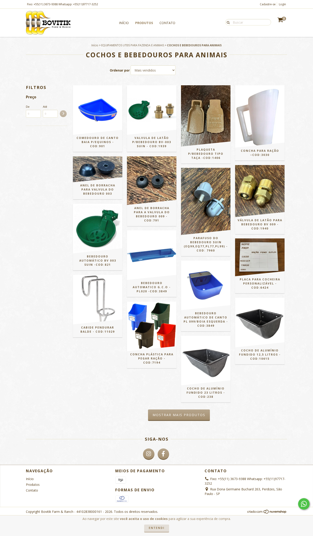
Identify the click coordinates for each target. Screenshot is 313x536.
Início (124, 23)
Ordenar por (120, 70)
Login (282, 4)
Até (45, 107)
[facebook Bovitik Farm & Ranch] (163, 454)
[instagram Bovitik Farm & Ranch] (148, 454)
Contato (167, 23)
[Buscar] (227, 22)
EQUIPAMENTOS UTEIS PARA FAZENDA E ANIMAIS (132, 45)
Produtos (144, 23)
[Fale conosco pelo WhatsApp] (304, 504)
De (28, 107)
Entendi (157, 528)
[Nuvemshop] (267, 513)
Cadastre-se (268, 4)
